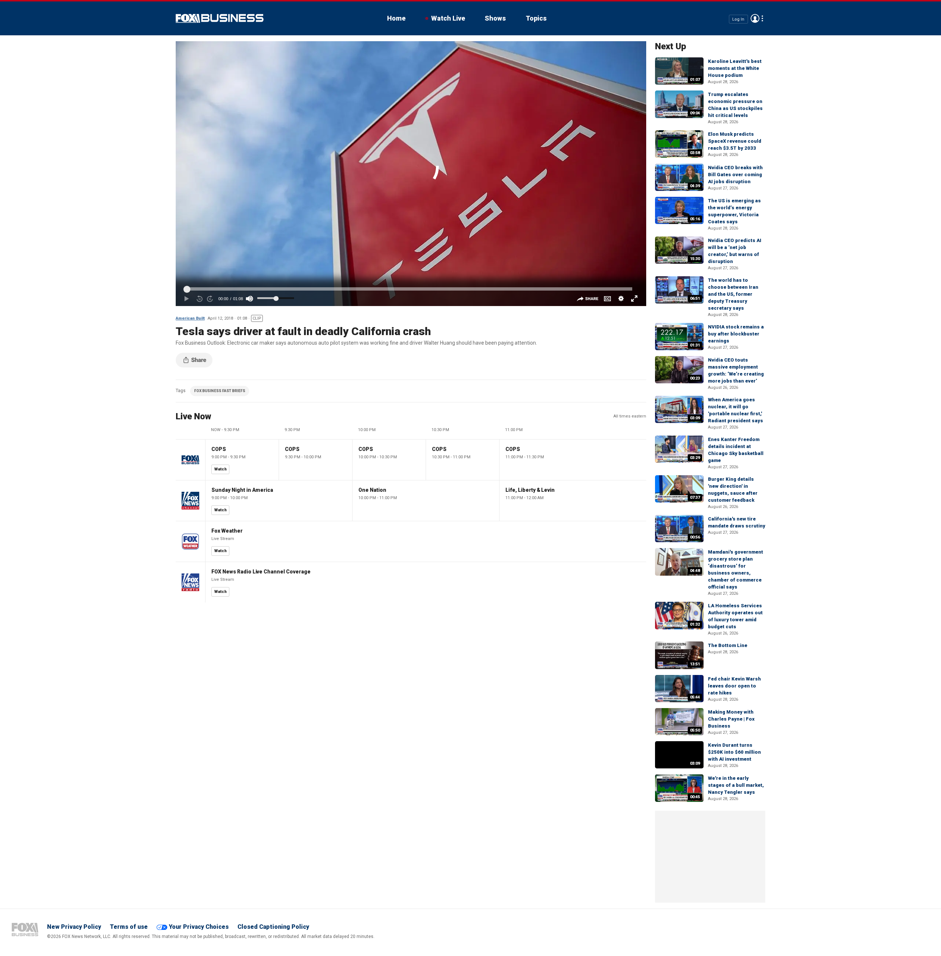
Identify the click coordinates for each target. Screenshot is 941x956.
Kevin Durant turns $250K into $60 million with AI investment (734, 752)
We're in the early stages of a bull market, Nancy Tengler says (736, 785)
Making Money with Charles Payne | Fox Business (731, 719)
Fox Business (220, 18)
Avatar (755, 18)
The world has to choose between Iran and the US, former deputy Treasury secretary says (733, 294)
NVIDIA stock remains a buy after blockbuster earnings (736, 334)
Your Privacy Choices (199, 926)
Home (396, 18)
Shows (495, 18)
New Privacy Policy (74, 926)
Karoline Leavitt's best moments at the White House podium (735, 68)
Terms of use (129, 926)
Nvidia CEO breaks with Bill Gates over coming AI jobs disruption (735, 174)
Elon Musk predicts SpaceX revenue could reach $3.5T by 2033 (734, 141)
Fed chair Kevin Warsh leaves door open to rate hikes (734, 686)
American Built (190, 318)
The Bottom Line (727, 645)
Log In (738, 19)
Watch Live (448, 18)
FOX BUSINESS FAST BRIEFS (219, 391)
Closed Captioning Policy (273, 926)
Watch (220, 469)
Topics (536, 18)
